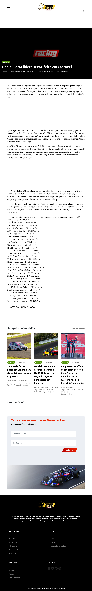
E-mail (13, 438)
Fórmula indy (14, 546)
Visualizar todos (78, 328)
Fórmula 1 (13, 542)
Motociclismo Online (57, 546)
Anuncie (12, 574)
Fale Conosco (14, 578)
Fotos (51, 539)
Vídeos (52, 542)
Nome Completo (16, 429)
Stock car (12, 553)
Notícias (6, 62)
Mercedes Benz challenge (19, 550)
